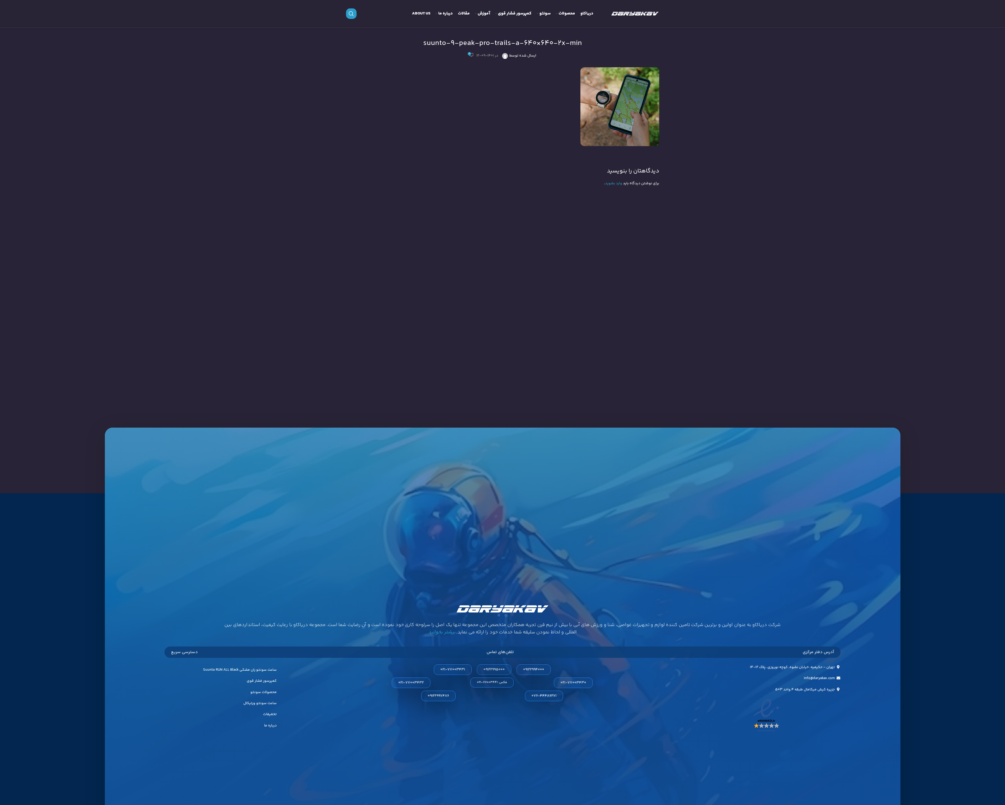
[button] (492, 683)
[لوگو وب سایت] (635, 14)
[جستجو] (351, 13)
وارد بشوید (613, 183)
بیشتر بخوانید (441, 632)
